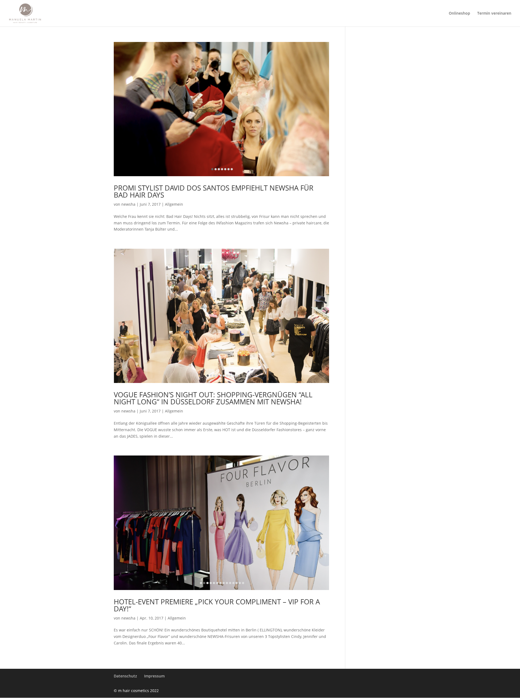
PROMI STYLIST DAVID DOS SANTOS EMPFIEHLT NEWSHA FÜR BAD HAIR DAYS (213, 191)
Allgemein (174, 204)
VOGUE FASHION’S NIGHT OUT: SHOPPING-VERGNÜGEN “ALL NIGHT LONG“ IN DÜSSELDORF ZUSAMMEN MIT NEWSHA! (213, 398)
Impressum (154, 676)
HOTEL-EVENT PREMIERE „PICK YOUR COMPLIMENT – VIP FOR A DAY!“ (217, 605)
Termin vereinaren (494, 13)
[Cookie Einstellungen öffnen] (11, 691)
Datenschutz (125, 676)
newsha (128, 204)
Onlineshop (459, 13)
